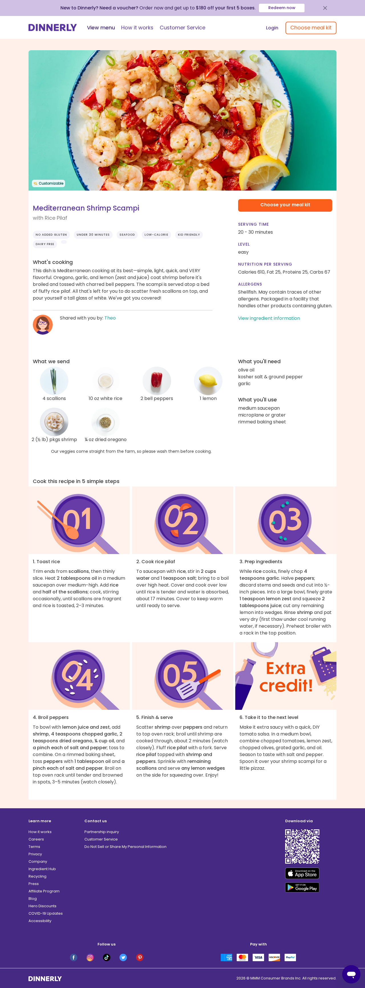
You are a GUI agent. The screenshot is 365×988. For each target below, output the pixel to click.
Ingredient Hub (42, 869)
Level (244, 244)
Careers (36, 839)
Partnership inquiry (101, 832)
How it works (137, 27)
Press (34, 883)
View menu (101, 27)
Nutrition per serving (265, 264)
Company (38, 861)
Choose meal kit (311, 27)
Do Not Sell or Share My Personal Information (125, 846)
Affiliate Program (44, 891)
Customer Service (182, 27)
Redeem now (281, 8)
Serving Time (253, 224)
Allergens (250, 284)
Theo (110, 318)
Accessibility (40, 921)
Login (272, 28)
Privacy (35, 854)
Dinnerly (53, 27)
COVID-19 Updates (46, 913)
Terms (34, 846)
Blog (33, 898)
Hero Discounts (42, 906)
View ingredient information (269, 318)
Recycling (37, 876)
